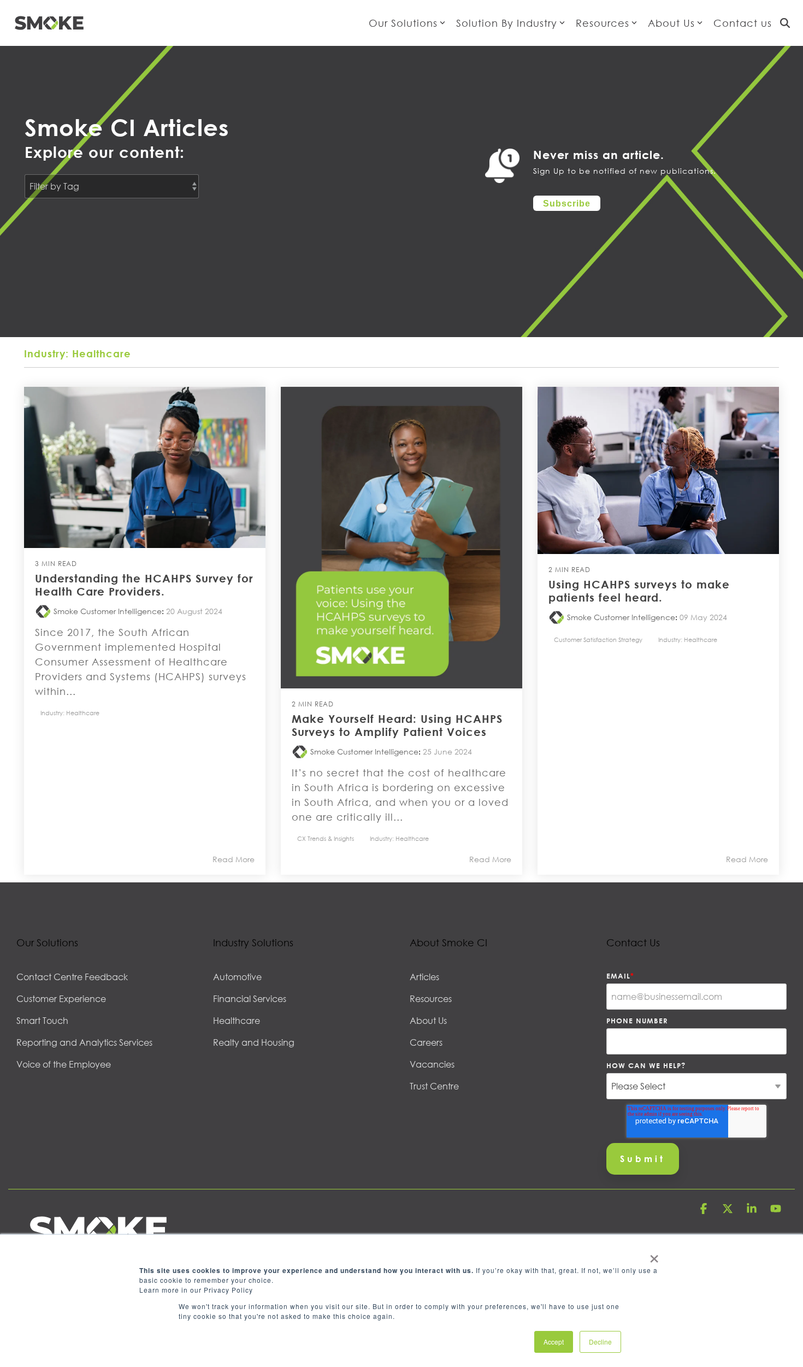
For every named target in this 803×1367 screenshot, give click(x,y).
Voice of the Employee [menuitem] (63, 1064)
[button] (704, 1210)
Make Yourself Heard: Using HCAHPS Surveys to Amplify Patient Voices (397, 725)
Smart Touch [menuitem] (42, 1020)
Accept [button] (554, 1341)
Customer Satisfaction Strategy (598, 639)
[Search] (785, 23)
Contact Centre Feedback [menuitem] (72, 976)
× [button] (653, 1255)
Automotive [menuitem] (237, 976)
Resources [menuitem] (431, 998)
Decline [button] (600, 1341)
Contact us (742, 23)
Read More (233, 859)
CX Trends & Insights (325, 838)
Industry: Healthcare (69, 712)
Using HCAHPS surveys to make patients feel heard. (639, 591)
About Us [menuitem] (428, 1020)
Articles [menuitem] (424, 976)
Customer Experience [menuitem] (61, 998)
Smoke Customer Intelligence (106, 611)
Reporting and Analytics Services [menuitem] (84, 1042)
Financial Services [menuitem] (249, 998)
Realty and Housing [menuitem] (253, 1042)
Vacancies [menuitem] (432, 1064)
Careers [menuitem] (426, 1042)
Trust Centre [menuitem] (434, 1086)
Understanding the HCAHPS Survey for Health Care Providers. (144, 584)
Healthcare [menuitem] (236, 1020)
